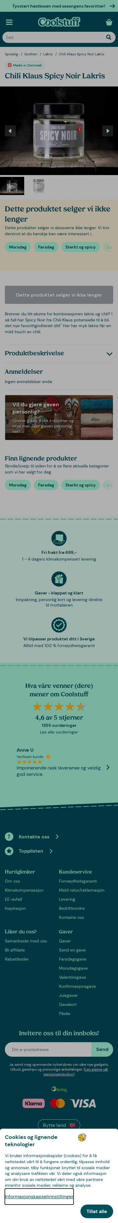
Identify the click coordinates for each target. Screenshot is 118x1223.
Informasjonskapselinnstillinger (39, 1196)
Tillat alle (97, 1211)
